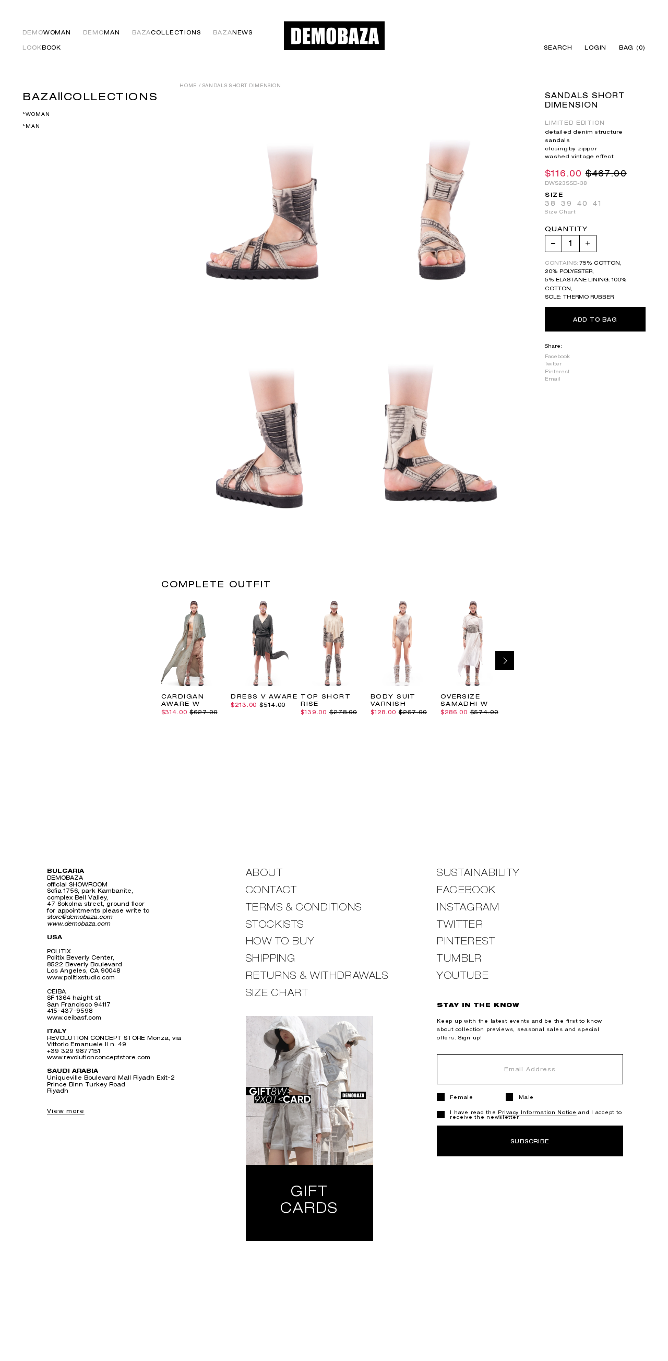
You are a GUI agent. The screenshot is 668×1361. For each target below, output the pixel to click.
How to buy (280, 941)
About (264, 872)
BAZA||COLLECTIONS (90, 96)
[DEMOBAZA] (334, 35)
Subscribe (530, 1141)
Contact (271, 889)
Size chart (277, 992)
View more (66, 1110)
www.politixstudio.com (81, 977)
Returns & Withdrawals (317, 975)
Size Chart (560, 211)
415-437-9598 (69, 1010)
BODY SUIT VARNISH (393, 700)
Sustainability (478, 872)
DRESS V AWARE (264, 696)
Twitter (553, 363)
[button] (629, 48)
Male (526, 1097)
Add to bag (595, 318)
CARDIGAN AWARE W (183, 700)
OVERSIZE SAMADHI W (464, 700)
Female (461, 1097)
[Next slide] (504, 660)
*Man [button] (31, 126)
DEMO (46, 32)
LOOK (41, 48)
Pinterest (557, 371)
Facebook (557, 356)
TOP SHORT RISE (326, 700)
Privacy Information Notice (537, 1112)
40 (582, 203)
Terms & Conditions (304, 907)
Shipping (271, 958)
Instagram (468, 907)
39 (566, 203)
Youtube (463, 975)
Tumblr (459, 958)
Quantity (566, 229)
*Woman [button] (36, 114)
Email (552, 378)
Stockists (275, 924)
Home (188, 85)
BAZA (166, 32)
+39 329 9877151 (73, 1050)
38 (550, 203)
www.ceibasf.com (74, 1017)
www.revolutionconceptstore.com (98, 1057)
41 (597, 203)
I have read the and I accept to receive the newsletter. (536, 1114)
